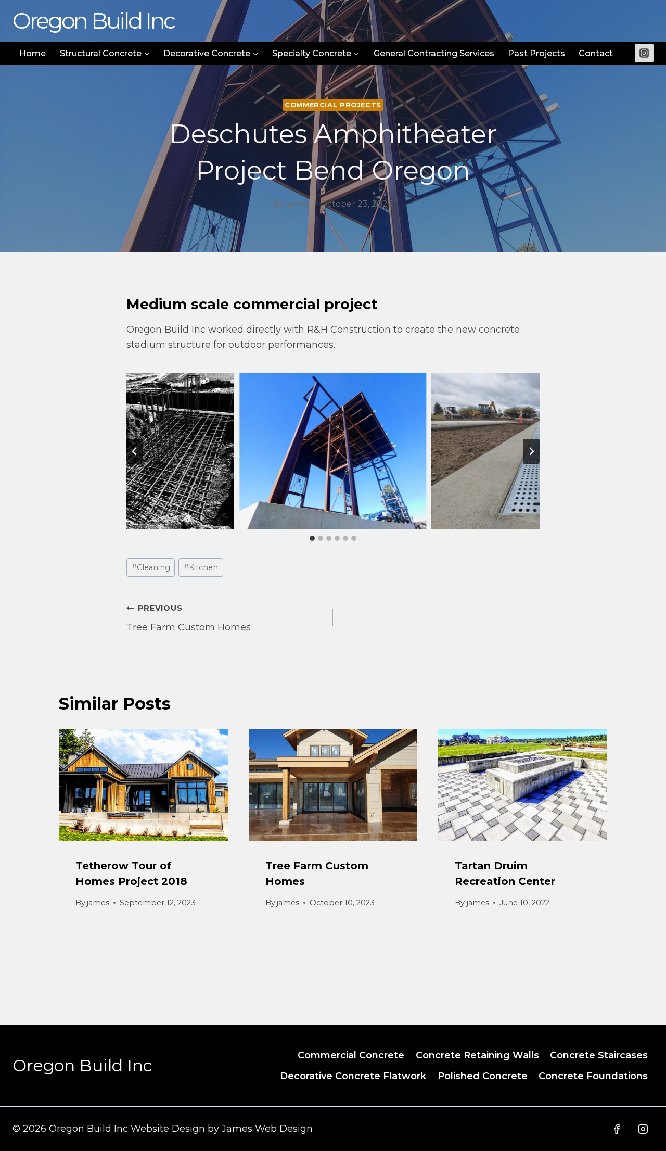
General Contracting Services (434, 53)
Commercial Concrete (351, 1055)
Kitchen (201, 567)
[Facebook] (616, 1129)
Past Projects (536, 53)
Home (32, 53)
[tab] (312, 538)
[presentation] (143, 785)
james (298, 204)
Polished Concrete (483, 1076)
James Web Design (267, 1128)
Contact (596, 53)
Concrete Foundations (593, 1076)
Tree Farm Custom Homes (188, 618)
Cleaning (151, 567)
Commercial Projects (333, 105)
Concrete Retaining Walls (477, 1055)
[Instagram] (644, 53)
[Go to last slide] (134, 451)
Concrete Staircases (599, 1055)
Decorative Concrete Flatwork (353, 1076)
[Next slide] (531, 451)
